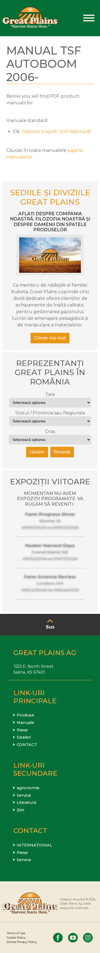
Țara (50, 394)
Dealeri (24, 737)
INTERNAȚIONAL (34, 845)
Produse (25, 715)
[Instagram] (88, 937)
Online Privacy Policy (22, 942)
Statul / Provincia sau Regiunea (50, 413)
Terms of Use (16, 933)
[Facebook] (58, 937)
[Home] (30, 18)
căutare (37, 452)
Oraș (50, 431)
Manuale (25, 722)
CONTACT (27, 744)
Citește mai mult (50, 338)
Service (24, 795)
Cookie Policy (16, 937)
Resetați (62, 452)
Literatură (26, 802)
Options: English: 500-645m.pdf (56, 131)
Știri (20, 809)
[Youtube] (73, 937)
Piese (22, 730)
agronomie (28, 787)
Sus (50, 627)
